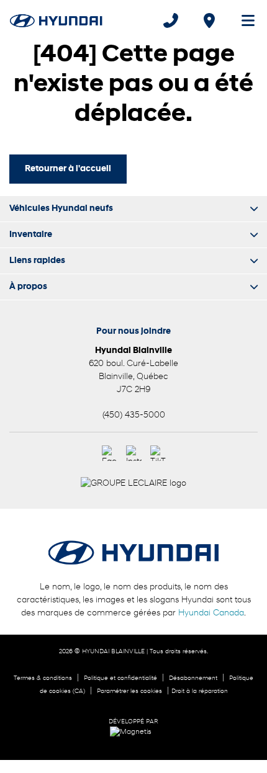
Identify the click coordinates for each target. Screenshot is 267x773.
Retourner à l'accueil (68, 169)
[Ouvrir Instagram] (134, 453)
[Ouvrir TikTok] (158, 453)
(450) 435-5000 (133, 415)
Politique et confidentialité (120, 678)
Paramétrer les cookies (129, 691)
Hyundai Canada (211, 613)
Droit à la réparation (199, 691)
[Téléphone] (171, 20)
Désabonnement (193, 678)
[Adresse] (209, 20)
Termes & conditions (43, 678)
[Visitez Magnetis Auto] (134, 732)
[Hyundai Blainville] (56, 20)
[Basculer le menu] (243, 20)
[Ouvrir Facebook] (109, 453)
